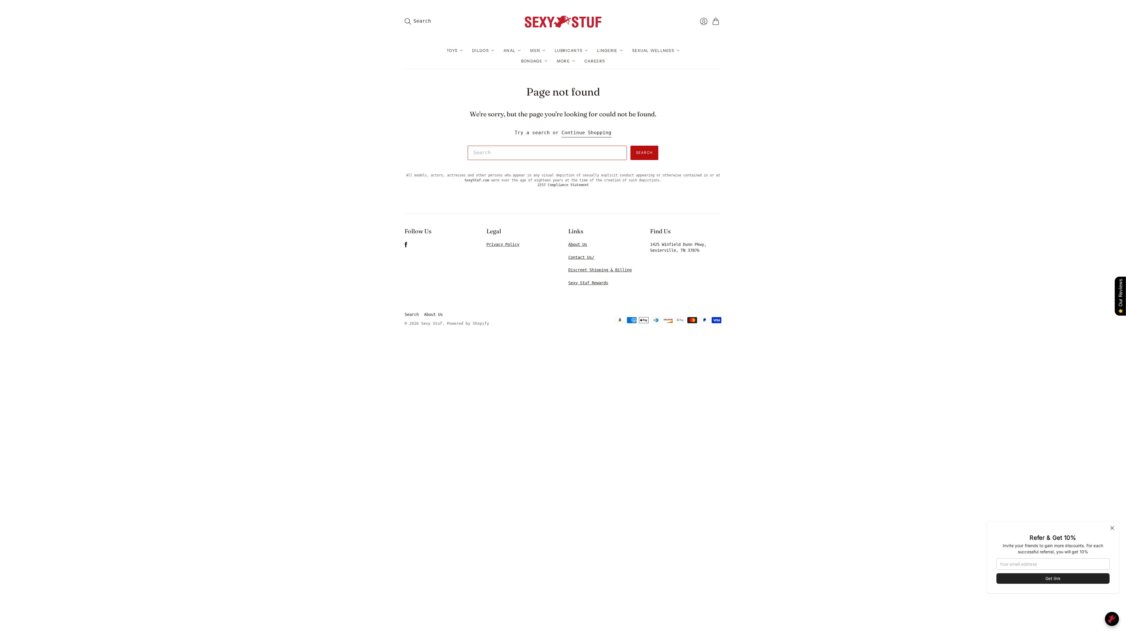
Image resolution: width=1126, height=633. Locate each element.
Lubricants (568, 50)
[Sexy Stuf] (563, 21)
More (563, 61)
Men (535, 50)
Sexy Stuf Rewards (588, 282)
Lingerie (607, 50)
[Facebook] (406, 246)
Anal (509, 50)
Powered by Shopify (468, 323)
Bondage (531, 61)
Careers (594, 61)
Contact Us (580, 257)
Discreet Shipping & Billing (600, 270)
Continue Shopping (586, 132)
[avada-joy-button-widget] (1112, 619)
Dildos (480, 50)
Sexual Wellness (653, 50)
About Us (577, 244)
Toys (452, 50)
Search (644, 152)
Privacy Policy (502, 244)
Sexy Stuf (431, 323)
